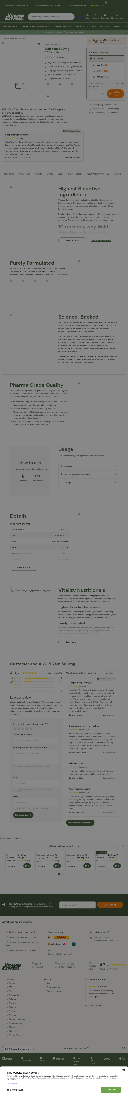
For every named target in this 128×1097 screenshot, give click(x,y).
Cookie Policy (12, 1083)
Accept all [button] (111, 1089)
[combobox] (123, 1070)
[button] (15, 1089)
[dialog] (64, 1081)
